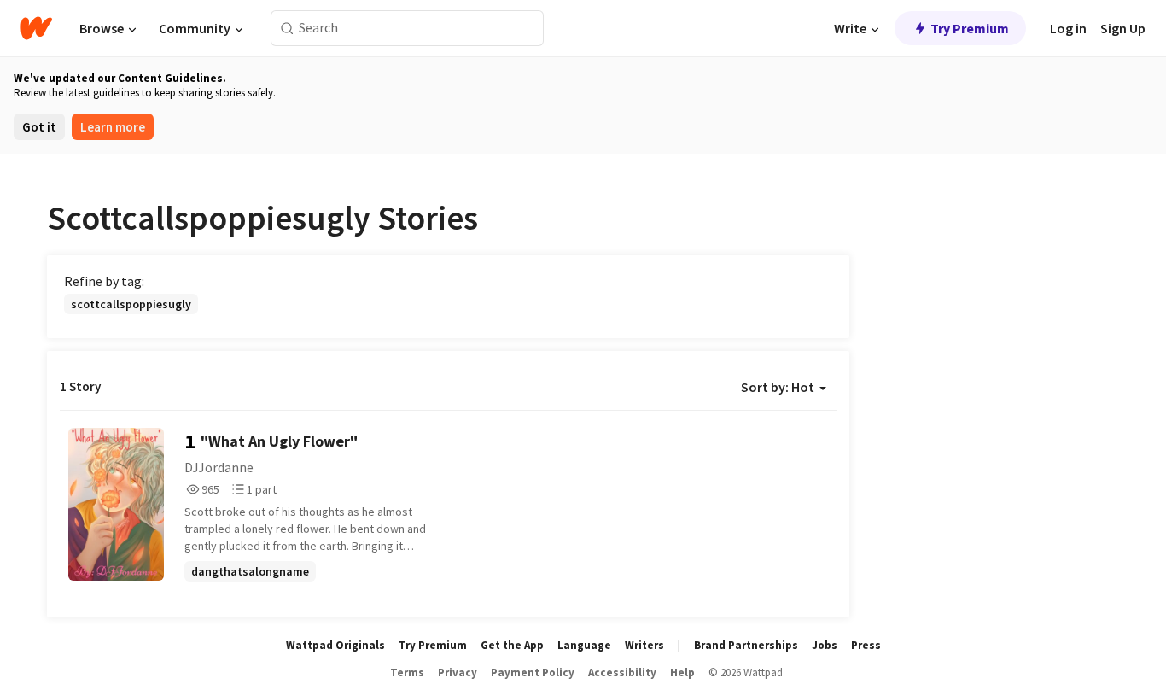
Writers (644, 645)
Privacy (457, 672)
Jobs (824, 645)
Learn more (112, 127)
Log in (1068, 28)
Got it (39, 127)
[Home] (36, 28)
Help (682, 672)
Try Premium (969, 28)
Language (584, 645)
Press (866, 645)
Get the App (512, 645)
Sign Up (1123, 28)
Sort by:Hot (777, 386)
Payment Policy (532, 672)
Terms (407, 672)
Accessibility (622, 672)
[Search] (287, 28)
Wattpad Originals (335, 645)
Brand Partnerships (746, 645)
